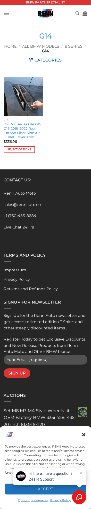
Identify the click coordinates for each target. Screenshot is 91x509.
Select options (19, 149)
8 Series (74, 46)
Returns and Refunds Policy (31, 289)
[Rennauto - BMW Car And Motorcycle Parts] (45, 13)
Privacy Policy (17, 279)
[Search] (77, 13)
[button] (83, 434)
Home (10, 46)
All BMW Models (40, 46)
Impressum (15, 270)
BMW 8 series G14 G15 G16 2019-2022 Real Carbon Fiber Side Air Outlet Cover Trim (22, 130)
